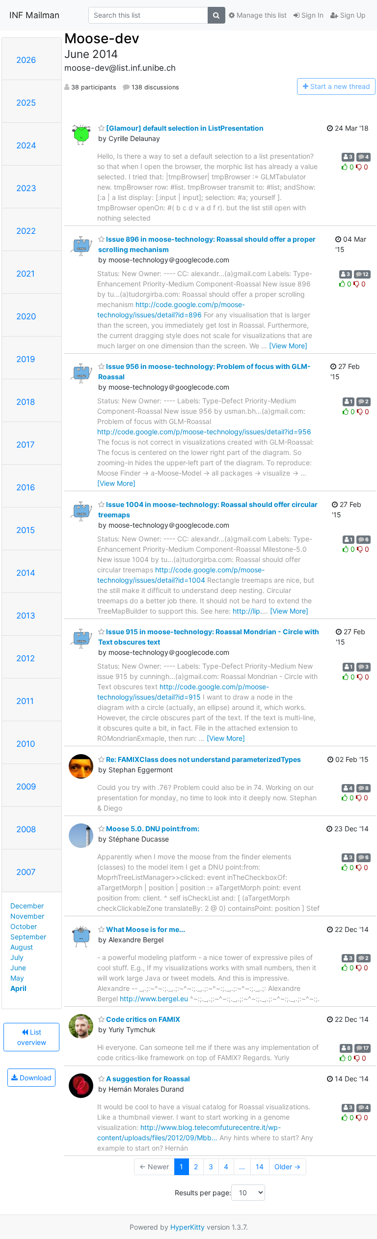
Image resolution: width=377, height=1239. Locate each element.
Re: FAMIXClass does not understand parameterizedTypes (203, 759)
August (21, 947)
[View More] (288, 345)
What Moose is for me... (145, 929)
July (17, 957)
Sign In (311, 15)
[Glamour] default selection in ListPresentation (184, 128)
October (23, 926)
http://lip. (247, 611)
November (27, 916)
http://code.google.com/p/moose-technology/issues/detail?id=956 (204, 431)
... (242, 1166)
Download (35, 1077)
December (27, 905)
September (28, 936)
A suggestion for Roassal (147, 1078)
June (18, 967)
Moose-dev (101, 38)
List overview (31, 1037)
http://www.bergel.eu (154, 998)
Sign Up (352, 15)
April (18, 988)
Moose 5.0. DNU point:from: (152, 828)
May (17, 978)
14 (260, 1166)
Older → (287, 1166)
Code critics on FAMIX (142, 1019)
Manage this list (261, 15)
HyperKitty (187, 1227)
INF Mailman (34, 15)
